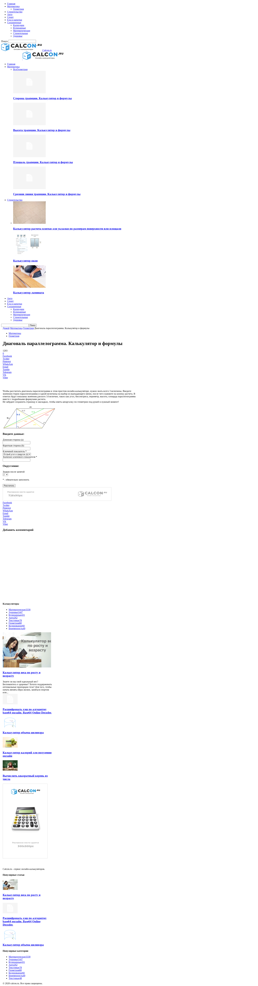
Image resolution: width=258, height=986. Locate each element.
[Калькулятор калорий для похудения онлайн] (10, 746)
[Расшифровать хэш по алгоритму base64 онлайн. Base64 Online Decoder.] (10, 703)
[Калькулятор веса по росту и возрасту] (27, 666)
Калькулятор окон (25, 260)
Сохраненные (14, 22)
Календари (18, 25)
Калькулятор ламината (28, 292)
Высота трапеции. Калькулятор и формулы (41, 130)
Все (15, 69)
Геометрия (18, 9)
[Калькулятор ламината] (29, 287)
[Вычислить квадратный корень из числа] (10, 770)
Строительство (14, 11)
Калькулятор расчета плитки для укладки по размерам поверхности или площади (67, 228)
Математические (21, 30)
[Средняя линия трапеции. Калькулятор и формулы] (29, 188)
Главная (11, 3)
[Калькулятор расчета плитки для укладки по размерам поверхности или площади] (29, 223)
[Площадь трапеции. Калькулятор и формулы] (29, 156)
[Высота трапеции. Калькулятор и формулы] (29, 124)
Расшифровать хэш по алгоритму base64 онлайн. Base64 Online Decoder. (27, 711)
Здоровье (17, 36)
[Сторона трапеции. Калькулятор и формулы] (29, 92)
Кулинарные (19, 28)
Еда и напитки (14, 20)
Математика (13, 6)
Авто (9, 14)
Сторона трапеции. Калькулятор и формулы (42, 98)
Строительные (20, 33)
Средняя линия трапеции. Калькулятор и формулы (46, 194)
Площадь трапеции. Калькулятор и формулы (43, 162)
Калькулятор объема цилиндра (23, 732)
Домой (6, 328)
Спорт (10, 17)
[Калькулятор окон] (29, 255)
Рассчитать (9, 486)
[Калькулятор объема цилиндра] (10, 726)
